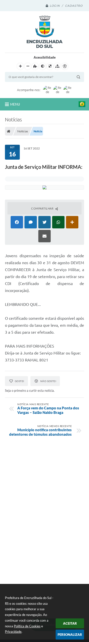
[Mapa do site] (57, 66)
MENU (15, 104)
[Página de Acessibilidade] (65, 66)
